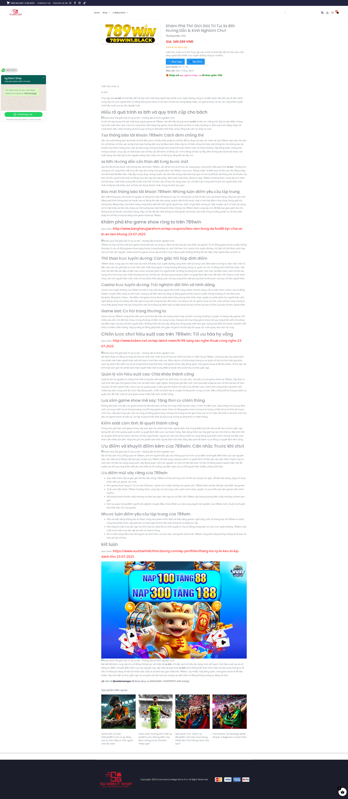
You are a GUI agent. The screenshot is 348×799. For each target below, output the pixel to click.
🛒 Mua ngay (175, 61)
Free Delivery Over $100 (23, 3)
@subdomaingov (122, 681)
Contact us (43, 3)
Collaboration (119, 12)
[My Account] (327, 12)
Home (97, 12)
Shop (104, 12)
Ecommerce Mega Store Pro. (172, 779)
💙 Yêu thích (195, 61)
